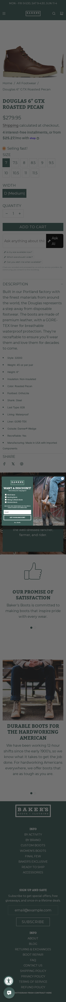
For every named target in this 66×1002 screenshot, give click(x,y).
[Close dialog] (62, 478)
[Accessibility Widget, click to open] (9, 981)
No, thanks (17, 522)
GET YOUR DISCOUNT (17, 518)
